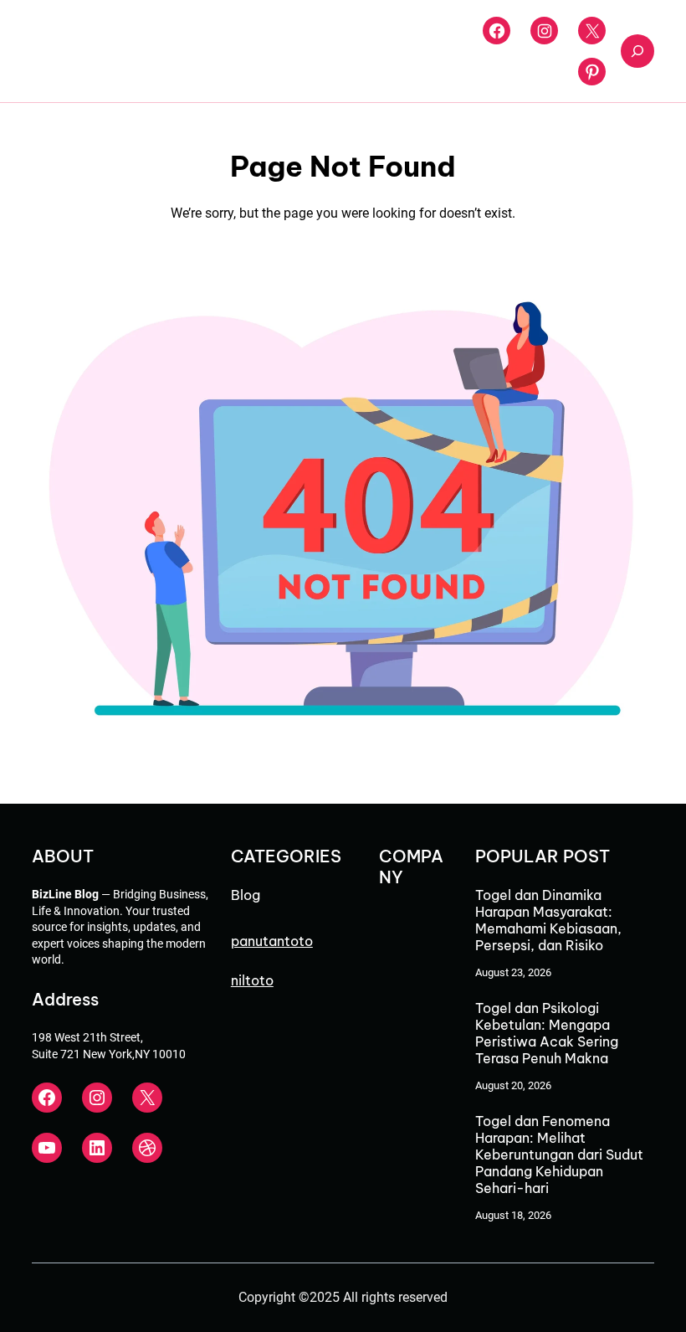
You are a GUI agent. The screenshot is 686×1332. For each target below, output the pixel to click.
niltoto (252, 980)
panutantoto (272, 941)
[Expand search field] (637, 51)
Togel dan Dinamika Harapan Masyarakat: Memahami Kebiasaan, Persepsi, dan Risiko (548, 920)
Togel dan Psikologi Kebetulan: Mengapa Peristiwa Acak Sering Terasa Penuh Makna (546, 1033)
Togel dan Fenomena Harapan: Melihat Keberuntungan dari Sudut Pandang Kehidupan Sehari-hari (559, 1154)
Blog (245, 895)
